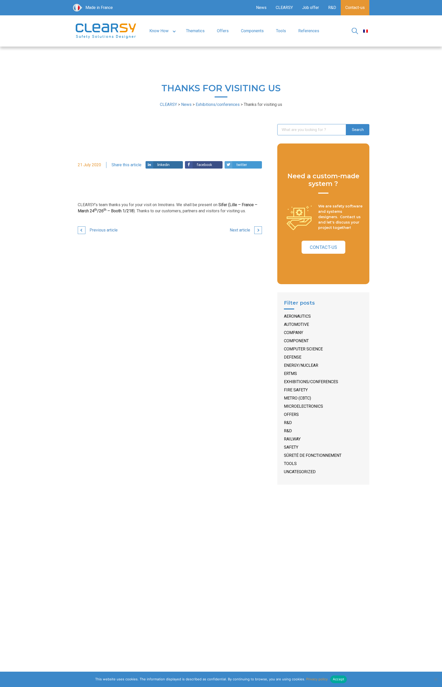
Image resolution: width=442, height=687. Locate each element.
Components (252, 30)
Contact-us (355, 7)
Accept (339, 679)
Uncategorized (300, 471)
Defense (292, 357)
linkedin (163, 165)
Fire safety (296, 389)
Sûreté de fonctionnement (312, 455)
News (261, 7)
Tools (281, 30)
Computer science (303, 349)
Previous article (104, 230)
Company (293, 332)
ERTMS (290, 373)
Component (296, 340)
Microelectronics (303, 406)
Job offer (310, 7)
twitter (241, 165)
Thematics (195, 30)
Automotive (296, 324)
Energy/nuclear (301, 365)
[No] (435, 679)
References (308, 30)
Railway (292, 439)
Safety (291, 447)
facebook (204, 165)
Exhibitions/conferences (311, 381)
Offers (223, 30)
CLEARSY (284, 7)
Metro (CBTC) (297, 398)
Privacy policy (317, 679)
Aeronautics (297, 316)
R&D (332, 7)
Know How (159, 30)
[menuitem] (365, 31)
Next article (240, 230)
